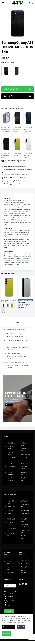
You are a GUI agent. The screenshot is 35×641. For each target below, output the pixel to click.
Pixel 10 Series (11, 443)
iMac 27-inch (24, 463)
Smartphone (10, 596)
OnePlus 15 (10, 463)
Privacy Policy (25, 563)
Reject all (21, 627)
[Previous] (1, 296)
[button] (2, 3)
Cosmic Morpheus (7, 62)
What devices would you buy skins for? (10, 593)
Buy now (8, 96)
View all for (14, 161)
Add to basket (11, 89)
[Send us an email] (23, 584)
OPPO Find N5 (25, 513)
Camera (9, 603)
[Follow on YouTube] (26, 584)
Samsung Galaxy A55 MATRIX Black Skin (6, 155)
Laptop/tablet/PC (8, 600)
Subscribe (9, 611)
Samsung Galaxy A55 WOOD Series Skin (17, 129)
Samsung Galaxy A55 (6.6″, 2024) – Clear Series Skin (6, 129)
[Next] (33, 296)
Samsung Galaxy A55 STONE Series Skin (28, 155)
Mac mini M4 (24, 458)
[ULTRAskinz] (17, 3)
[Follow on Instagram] (20, 584)
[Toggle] (5, 330)
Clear (32, 60)
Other (8, 605)
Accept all (6, 633)
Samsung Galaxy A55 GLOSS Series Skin (17, 155)
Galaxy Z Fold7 (11, 458)
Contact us (10, 558)
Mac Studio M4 (25, 454)
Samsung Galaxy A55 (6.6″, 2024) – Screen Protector (24, 305)
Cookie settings (8, 627)
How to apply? (11, 572)
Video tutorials (13, 184)
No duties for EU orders (17, 175)
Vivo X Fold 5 (11, 519)
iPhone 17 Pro (11, 506)
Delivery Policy (25, 567)
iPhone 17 (10, 513)
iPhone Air (10, 510)
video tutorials (20, 260)
